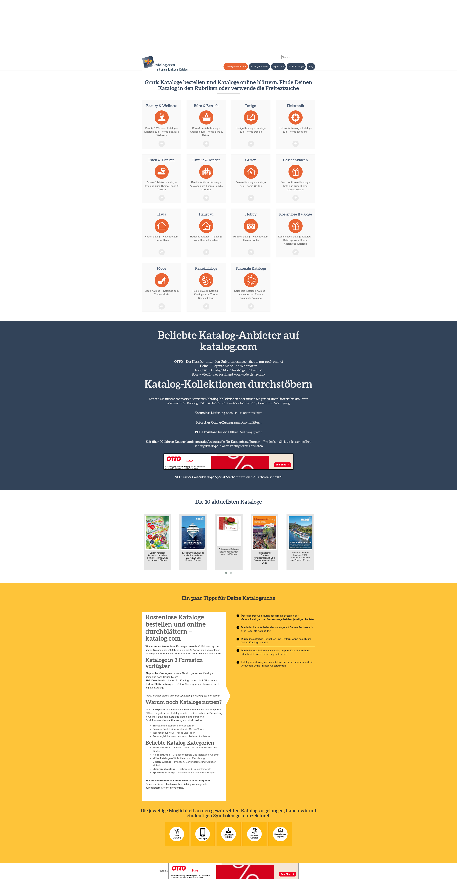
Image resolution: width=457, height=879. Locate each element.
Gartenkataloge (296, 66)
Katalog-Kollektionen (235, 66)
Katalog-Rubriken (259, 66)
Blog (311, 66)
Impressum (278, 66)
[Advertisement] (228, 25)
